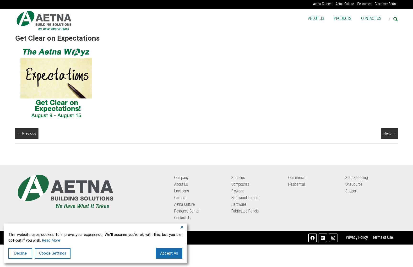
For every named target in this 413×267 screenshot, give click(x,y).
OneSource (353, 185)
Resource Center (187, 211)
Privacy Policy (357, 238)
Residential (296, 185)
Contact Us (371, 19)
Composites (240, 185)
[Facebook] (312, 238)
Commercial (297, 178)
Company (181, 178)
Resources (364, 4)
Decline (20, 253)
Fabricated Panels (245, 211)
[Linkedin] (323, 238)
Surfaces (238, 178)
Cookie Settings (52, 253)
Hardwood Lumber (245, 198)
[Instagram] (333, 238)
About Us (316, 19)
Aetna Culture (345, 4)
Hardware (238, 205)
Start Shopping (356, 178)
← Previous (27, 133)
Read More (51, 240)
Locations (181, 191)
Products (342, 19)
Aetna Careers (322, 4)
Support (351, 191)
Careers (180, 198)
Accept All (169, 253)
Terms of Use (383, 238)
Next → (389, 133)
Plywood (237, 191)
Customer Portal (386, 4)
